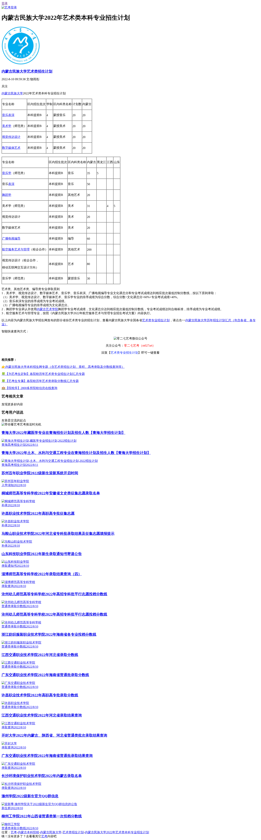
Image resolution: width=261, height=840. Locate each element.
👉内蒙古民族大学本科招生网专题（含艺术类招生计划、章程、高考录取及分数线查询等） (63, 366)
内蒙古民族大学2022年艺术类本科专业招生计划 (117, 832)
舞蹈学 (6, 194)
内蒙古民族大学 (12, 93)
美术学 (6, 126)
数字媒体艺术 (11, 147)
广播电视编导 (11, 238)
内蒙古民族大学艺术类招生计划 (27, 71)
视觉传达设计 (11, 136)
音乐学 (6, 173)
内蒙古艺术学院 (47, 309)
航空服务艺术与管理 (16, 249)
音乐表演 (8, 115)
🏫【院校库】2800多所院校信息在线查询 (29, 388)
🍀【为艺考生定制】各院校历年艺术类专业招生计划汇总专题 (43, 373)
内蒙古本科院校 (28, 832)
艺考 (14, 832)
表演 (11, 184)
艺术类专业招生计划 (156, 320)
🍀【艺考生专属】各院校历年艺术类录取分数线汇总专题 (40, 381)
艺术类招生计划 (73, 832)
